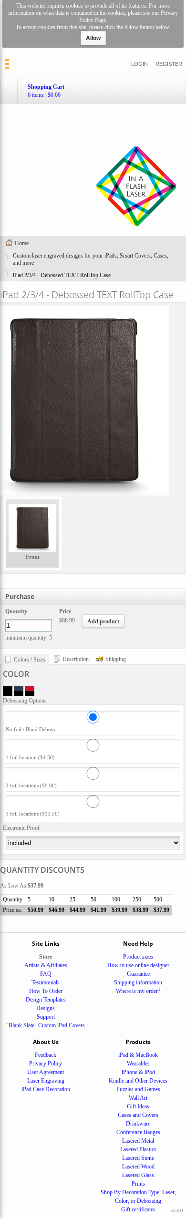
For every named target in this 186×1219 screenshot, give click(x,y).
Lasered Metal (138, 1140)
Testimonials (45, 982)
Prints (138, 1183)
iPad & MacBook (138, 1055)
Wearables (138, 1063)
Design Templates (46, 999)
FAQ (46, 974)
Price (65, 611)
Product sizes (138, 956)
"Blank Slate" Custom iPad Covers (45, 1025)
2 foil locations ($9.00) (31, 785)
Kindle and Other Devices (138, 1080)
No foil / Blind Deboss (30, 729)
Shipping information (138, 982)
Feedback (45, 1055)
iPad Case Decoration (45, 1089)
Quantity (16, 611)
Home (22, 243)
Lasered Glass (138, 1175)
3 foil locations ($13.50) (33, 813)
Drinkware (138, 1123)
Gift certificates (138, 1209)
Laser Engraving (45, 1080)
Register (168, 64)
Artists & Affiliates (45, 965)
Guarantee (138, 974)
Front (33, 557)
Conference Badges (138, 1132)
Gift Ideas (138, 1106)
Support (46, 1016)
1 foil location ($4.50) (30, 757)
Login (139, 64)
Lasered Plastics (138, 1149)
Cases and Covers (138, 1115)
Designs (45, 1008)
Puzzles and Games (138, 1089)
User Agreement (45, 1072)
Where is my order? (138, 991)
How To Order (45, 991)
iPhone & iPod (138, 1072)
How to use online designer (138, 965)
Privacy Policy (45, 1063)
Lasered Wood (138, 1166)
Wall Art (138, 1098)
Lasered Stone (138, 1158)
